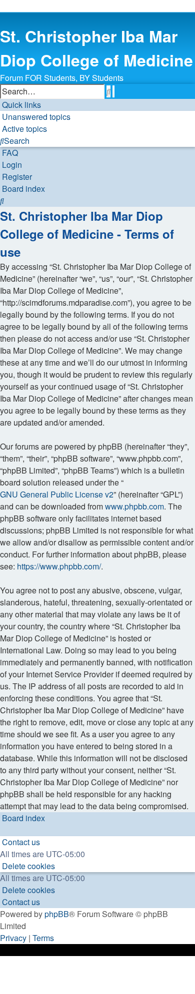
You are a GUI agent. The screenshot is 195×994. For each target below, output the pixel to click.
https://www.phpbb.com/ (59, 566)
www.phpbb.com (134, 506)
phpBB (56, 914)
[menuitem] (35, 117)
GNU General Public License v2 (57, 494)
